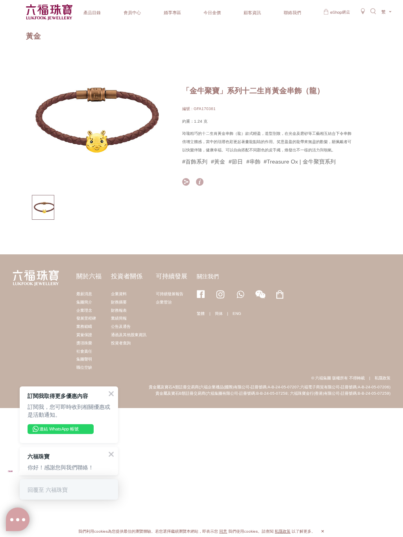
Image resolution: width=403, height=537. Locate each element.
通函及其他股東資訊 (128, 335)
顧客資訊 (252, 12)
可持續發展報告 (169, 294)
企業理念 (84, 310)
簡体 (219, 313)
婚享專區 (172, 12)
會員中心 (132, 12)
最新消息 (84, 294)
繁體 (201, 313)
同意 (223, 531)
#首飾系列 (194, 161)
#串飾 (253, 161)
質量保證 (84, 335)
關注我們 (208, 276)
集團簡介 (84, 302)
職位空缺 (84, 367)
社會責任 (84, 351)
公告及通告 (121, 326)
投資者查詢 (121, 343)
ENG (237, 313)
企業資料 (119, 294)
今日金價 (212, 12)
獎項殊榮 (84, 343)
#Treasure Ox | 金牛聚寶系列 (300, 161)
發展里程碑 (86, 318)
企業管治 (164, 302)
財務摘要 (119, 302)
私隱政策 (382, 378)
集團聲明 (84, 359)
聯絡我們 (292, 12)
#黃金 (218, 161)
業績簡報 (119, 318)
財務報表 (119, 310)
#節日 (236, 161)
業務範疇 (84, 326)
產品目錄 (92, 12)
